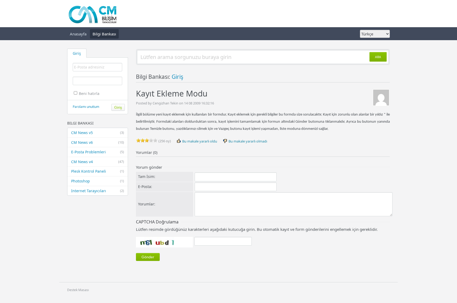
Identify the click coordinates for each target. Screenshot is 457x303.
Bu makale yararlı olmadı (247, 141)
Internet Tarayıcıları (97, 190)
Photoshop (97, 180)
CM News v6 (97, 142)
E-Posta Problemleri (97, 151)
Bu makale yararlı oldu (199, 141)
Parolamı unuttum (86, 106)
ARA (378, 57)
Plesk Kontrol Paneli (97, 171)
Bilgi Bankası (104, 33)
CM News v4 (97, 161)
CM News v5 (97, 132)
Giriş (177, 76)
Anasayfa (78, 33)
